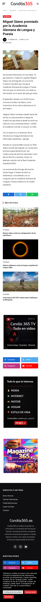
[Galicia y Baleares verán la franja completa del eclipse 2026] (20, 249)
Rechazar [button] (8, 597)
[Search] (37, 3)
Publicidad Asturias (10, 503)
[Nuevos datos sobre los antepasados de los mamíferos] (20, 217)
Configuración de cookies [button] (13, 592)
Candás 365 (13, 39)
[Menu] (3, 3)
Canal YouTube (8, 507)
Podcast (6, 510)
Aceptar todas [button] (31, 592)
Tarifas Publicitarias (10, 499)
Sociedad (7, 16)
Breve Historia (8, 496)
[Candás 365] (22, 3)
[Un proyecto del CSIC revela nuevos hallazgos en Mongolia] (20, 281)
